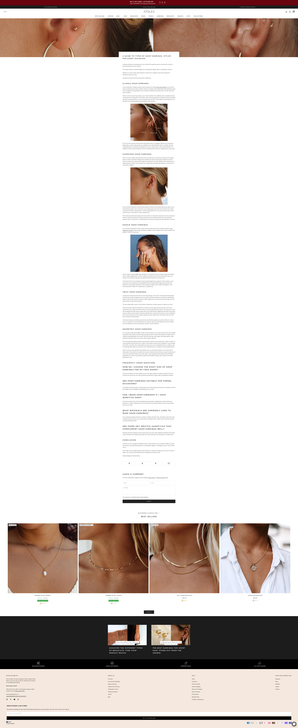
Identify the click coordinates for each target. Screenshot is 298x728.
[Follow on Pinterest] (10, 699)
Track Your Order (196, 684)
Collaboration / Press (113, 689)
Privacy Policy (151, 477)
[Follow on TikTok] (18, 699)
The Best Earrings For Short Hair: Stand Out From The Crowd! (169, 650)
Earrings (160, 16)
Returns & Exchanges (197, 689)
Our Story (110, 679)
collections (198, 16)
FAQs (193, 679)
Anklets (180, 16)
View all (149, 612)
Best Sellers (99, 16)
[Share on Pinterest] (155, 463)
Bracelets (170, 16)
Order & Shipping (196, 686)
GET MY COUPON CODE (149, 718)
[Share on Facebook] (129, 463)
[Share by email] (168, 463)
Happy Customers (112, 684)
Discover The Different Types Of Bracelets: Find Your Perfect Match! (126, 650)
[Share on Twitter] (142, 463)
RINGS (143, 16)
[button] (294, 724)
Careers (110, 694)
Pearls (151, 16)
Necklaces (134, 16)
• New (125, 16)
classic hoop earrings (161, 87)
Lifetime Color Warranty (114, 686)
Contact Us (194, 681)
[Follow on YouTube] (14, 699)
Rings (276, 681)
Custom (110, 16)
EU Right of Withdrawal (197, 699)
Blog (109, 697)
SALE (118, 16)
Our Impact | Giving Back (114, 681)
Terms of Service (161, 477)
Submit (149, 501)
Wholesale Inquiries (113, 691)
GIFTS (188, 16)
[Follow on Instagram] (7, 699)
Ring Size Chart (195, 697)
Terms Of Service (196, 691)
